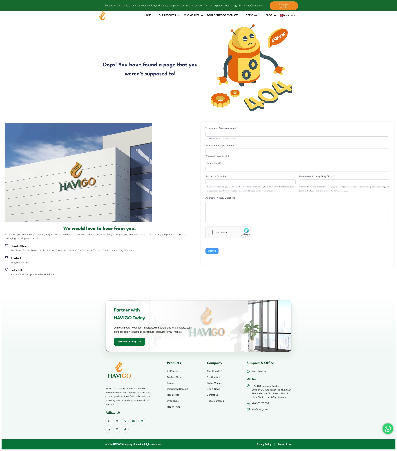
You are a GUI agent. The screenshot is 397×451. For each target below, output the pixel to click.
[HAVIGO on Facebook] (108, 421)
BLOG (269, 15)
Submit (212, 250)
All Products (173, 371)
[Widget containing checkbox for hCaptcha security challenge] (228, 232)
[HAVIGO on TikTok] (125, 429)
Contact (16, 258)
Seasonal (252, 15)
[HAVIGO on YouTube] (133, 421)
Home (148, 15)
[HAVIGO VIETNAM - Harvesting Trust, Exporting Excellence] (102, 15)
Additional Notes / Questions (220, 197)
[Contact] (6, 258)
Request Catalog (215, 400)
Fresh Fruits (173, 394)
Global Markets (214, 382)
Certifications (213, 377)
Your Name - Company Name (221, 128)
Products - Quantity (216, 176)
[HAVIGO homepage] (130, 370)
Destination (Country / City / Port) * (317, 176)
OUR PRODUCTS (167, 15)
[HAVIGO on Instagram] (125, 421)
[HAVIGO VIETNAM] (78, 172)
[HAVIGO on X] (117, 421)
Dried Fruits (173, 400)
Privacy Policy (263, 444)
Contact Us (212, 394)
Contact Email (213, 162)
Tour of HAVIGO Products (222, 15)
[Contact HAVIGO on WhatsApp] (117, 429)
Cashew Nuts (174, 377)
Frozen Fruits (173, 406)
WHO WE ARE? (191, 15)
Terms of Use (285, 444)
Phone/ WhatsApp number (220, 145)
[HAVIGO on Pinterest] (141, 421)
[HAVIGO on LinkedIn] (108, 429)
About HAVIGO (214, 371)
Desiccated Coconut (177, 388)
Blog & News (213, 388)
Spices (170, 382)
